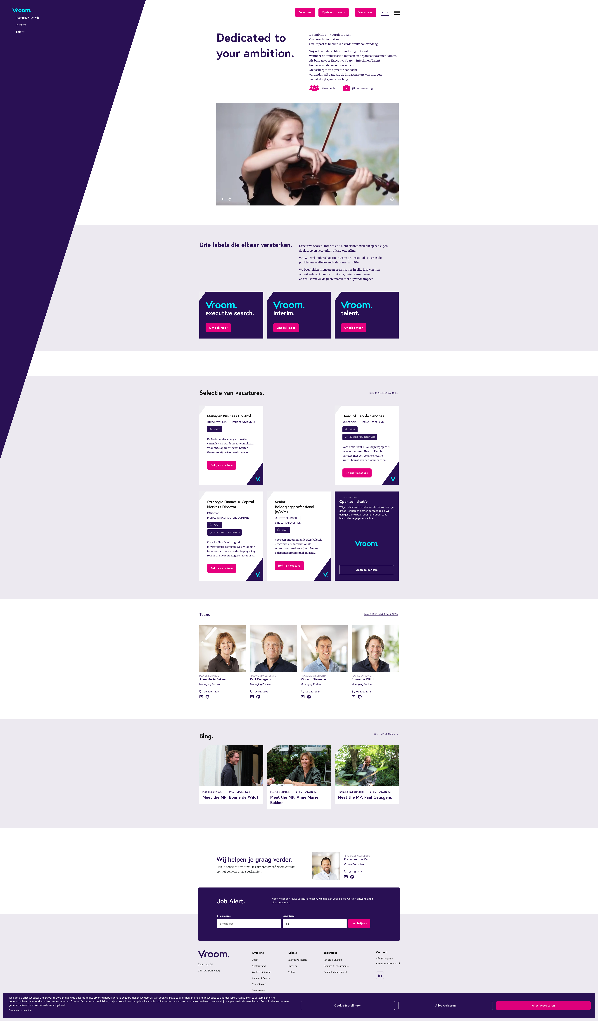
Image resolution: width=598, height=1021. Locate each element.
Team (255, 959)
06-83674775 (363, 691)
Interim (292, 966)
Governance (258, 990)
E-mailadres (224, 915)
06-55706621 (262, 691)
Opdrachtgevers (333, 12)
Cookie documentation (20, 1010)
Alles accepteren (543, 1005)
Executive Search (297, 959)
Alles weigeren (445, 1005)
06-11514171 (356, 871)
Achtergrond (259, 966)
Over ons (305, 12)
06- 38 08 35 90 (384, 958)
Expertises (288, 915)
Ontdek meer (218, 327)
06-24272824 (313, 691)
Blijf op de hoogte (386, 733)
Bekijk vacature (222, 465)
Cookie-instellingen (347, 1005)
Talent (292, 972)
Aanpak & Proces (261, 978)
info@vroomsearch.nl (388, 963)
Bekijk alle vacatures (384, 393)
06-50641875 (211, 691)
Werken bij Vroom (261, 972)
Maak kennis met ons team (381, 614)
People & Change (333, 959)
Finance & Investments (336, 966)
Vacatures (365, 12)
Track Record (259, 984)
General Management (335, 972)
